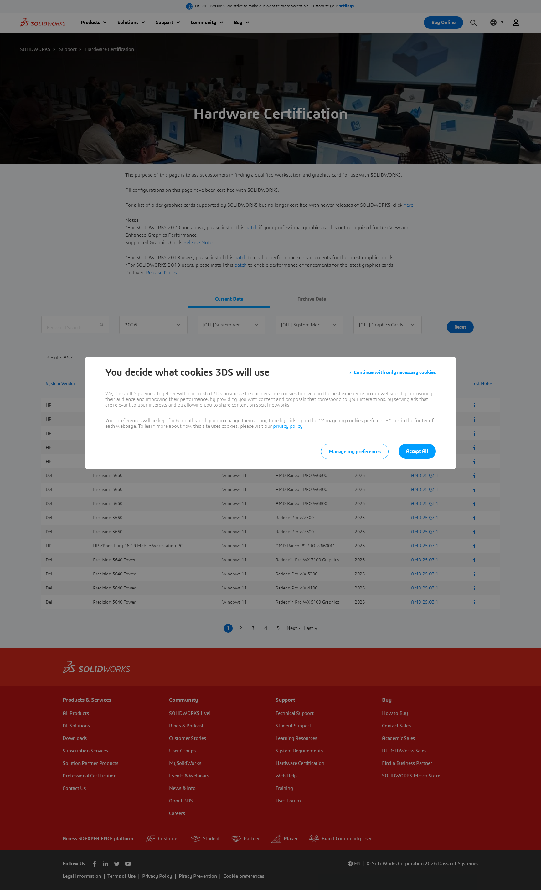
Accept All (417, 451)
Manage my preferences (355, 451)
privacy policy (287, 426)
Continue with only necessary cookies (395, 372)
